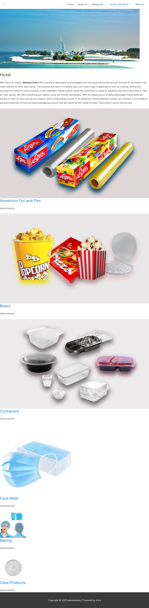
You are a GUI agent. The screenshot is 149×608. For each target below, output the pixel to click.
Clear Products (13, 582)
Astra (98, 600)
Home (71, 4)
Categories (97, 4)
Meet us (140, 4)
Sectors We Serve (119, 4)
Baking (6, 540)
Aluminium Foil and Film (20, 200)
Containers (9, 411)
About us (82, 4)
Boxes (5, 306)
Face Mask (9, 498)
